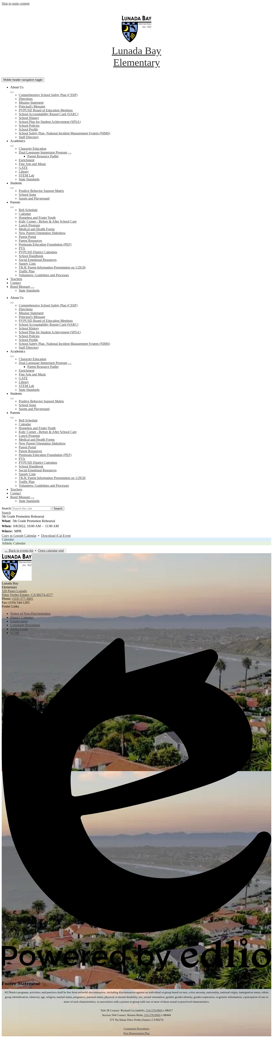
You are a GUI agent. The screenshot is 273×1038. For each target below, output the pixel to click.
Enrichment (26, 160)
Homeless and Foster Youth (37, 217)
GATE (23, 168)
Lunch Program (29, 225)
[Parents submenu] (12, 207)
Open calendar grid (51, 550)
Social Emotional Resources (38, 260)
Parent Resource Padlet (42, 156)
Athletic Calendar (13, 543)
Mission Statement (31, 102)
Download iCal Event (56, 535)
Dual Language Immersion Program (43, 152)
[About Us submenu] (12, 92)
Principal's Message (32, 106)
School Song (27, 194)
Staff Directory (29, 137)
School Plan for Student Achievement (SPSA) (50, 122)
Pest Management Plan (136, 1033)
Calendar (25, 214)
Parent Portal (27, 237)
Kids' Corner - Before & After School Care (48, 221)
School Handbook (31, 256)
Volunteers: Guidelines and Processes (44, 275)
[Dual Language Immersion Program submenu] (69, 153)
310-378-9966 (154, 1010)
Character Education (32, 148)
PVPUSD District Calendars (38, 252)
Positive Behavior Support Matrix (41, 191)
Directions (26, 99)
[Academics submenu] (12, 146)
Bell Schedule (28, 210)
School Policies (29, 125)
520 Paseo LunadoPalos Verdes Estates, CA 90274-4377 (27, 593)
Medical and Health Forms (37, 229)
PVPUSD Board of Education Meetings (46, 110)
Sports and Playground (34, 198)
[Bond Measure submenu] (32, 287)
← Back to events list (18, 550)
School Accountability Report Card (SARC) (48, 114)
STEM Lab (26, 175)
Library (24, 171)
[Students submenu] (12, 188)
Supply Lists (27, 263)
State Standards (29, 179)
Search (6, 508)
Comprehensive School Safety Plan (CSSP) (48, 95)
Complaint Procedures (136, 1028)
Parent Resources (30, 240)
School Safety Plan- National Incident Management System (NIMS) (64, 133)
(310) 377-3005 (22, 598)
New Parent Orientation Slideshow (42, 233)
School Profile (28, 129)
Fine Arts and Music (32, 164)
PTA (22, 248)
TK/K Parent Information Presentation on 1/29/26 (52, 267)
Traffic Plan (27, 271)
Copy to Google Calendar (19, 535)
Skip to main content (15, 3)
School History (29, 118)
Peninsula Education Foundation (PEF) (45, 244)
